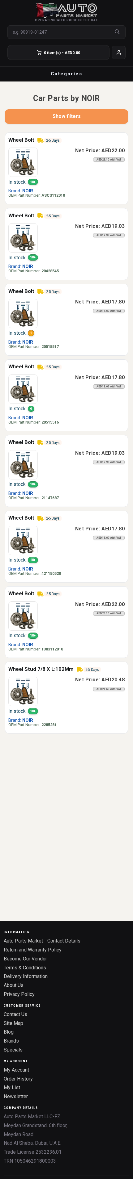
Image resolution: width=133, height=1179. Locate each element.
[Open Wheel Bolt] (23, 162)
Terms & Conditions (25, 968)
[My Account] (119, 52)
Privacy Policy (19, 994)
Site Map (13, 1023)
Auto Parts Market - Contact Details (42, 941)
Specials (13, 1050)
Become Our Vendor (25, 959)
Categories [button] (66, 74)
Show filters (67, 116)
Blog (9, 1032)
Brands (11, 1041)
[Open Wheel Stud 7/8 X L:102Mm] (23, 691)
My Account (16, 1070)
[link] (66, 168)
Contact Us (15, 1014)
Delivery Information (26, 976)
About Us (14, 985)
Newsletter (16, 1096)
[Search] (117, 32)
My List (12, 1087)
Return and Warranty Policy (33, 950)
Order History (18, 1079)
